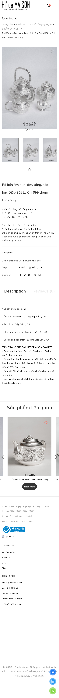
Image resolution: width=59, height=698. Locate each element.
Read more (29, 486)
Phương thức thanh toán (12, 582)
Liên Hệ (5, 563)
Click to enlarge (52, 51)
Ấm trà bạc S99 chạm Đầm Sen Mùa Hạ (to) (29, 480)
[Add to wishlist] (46, 422)
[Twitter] (25, 275)
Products (20, 24)
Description (15, 291)
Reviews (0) (44, 291)
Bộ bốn (22, 267)
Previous (2, 457)
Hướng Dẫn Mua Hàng (11, 604)
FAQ (4, 568)
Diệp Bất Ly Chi (34, 267)
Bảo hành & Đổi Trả (10, 588)
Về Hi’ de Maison (9, 552)
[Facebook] (20, 275)
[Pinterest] (35, 275)
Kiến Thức (6, 557)
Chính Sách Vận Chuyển (12, 599)
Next (54, 90)
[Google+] (29, 275)
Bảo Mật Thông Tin (10, 593)
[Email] (39, 275)
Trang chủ (7, 24)
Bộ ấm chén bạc (10, 28)
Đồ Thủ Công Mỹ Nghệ (40, 24)
